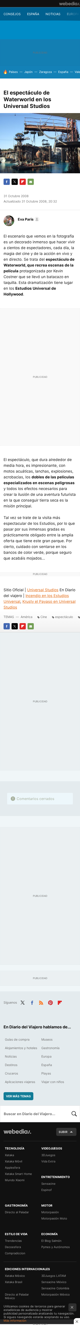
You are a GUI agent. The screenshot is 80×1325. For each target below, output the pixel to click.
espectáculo (64, 617)
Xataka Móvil (13, 1161)
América (26, 617)
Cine (43, 617)
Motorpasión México (55, 1294)
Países (13, 72)
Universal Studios (42, 590)
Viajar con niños (52, 1082)
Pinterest (50, 1002)
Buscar (74, 1114)
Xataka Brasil (13, 1282)
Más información (15, 1320)
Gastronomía (50, 1048)
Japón (28, 72)
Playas (46, 1073)
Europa (73, 14)
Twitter (15, 182)
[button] (27, 219)
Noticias (53, 14)
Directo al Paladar (17, 1212)
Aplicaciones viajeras (20, 1082)
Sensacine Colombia (55, 1288)
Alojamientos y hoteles (21, 1048)
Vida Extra (48, 1161)
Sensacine (48, 1183)
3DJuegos (48, 1155)
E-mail (31, 182)
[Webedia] (69, 3)
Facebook (7, 182)
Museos (46, 1039)
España (33, 14)
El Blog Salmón (51, 1240)
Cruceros (11, 1073)
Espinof (46, 1190)
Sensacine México (53, 1282)
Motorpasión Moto (54, 1218)
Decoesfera (13, 1247)
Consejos (12, 14)
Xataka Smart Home (18, 1174)
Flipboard (23, 182)
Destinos (11, 1065)
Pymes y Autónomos (55, 1247)
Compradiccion (15, 1253)
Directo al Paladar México (17, 1296)
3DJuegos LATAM (53, 1275)
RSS (41, 1002)
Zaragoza (45, 72)
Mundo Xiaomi (14, 1180)
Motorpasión (50, 1212)
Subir (63, 1132)
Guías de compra (17, 1039)
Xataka (9, 1155)
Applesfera (12, 1167)
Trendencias (13, 1240)
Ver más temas (18, 1096)
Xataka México (15, 1275)
